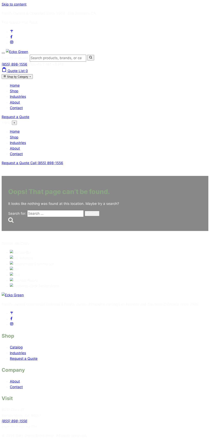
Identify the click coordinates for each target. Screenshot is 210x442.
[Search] (90, 57)
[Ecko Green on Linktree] (12, 32)
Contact (16, 108)
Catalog (16, 347)
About (15, 102)
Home (15, 85)
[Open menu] (3, 53)
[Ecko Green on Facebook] (12, 37)
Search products (16, 58)
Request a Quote (15, 117)
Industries (18, 97)
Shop (14, 91)
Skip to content (14, 4)
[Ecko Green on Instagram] (12, 43)
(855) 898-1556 (14, 64)
